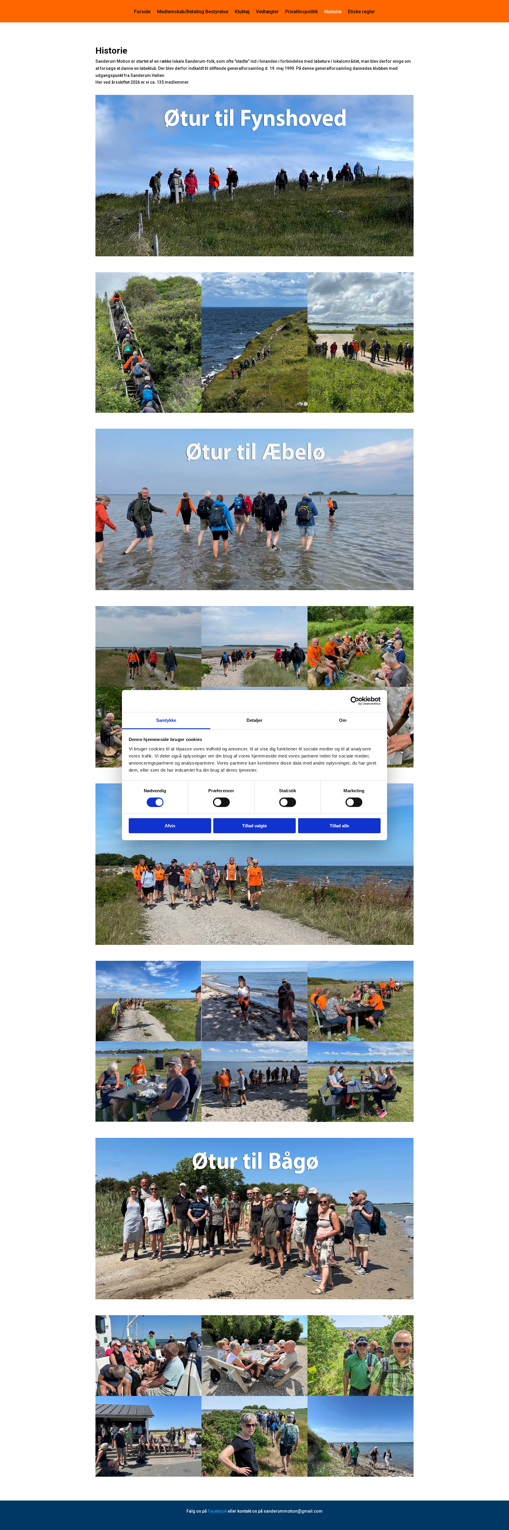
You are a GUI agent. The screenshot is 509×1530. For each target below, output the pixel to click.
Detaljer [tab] (255, 719)
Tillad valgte (254, 825)
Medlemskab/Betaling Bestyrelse (192, 12)
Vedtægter (267, 12)
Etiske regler (361, 12)
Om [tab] (342, 719)
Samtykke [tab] (166, 719)
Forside (142, 12)
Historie (332, 12)
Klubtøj (242, 12)
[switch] (221, 802)
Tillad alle (339, 825)
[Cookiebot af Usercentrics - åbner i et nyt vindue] (355, 700)
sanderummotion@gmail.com (293, 1511)
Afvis (170, 825)
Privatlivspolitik (301, 12)
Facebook (217, 1511)
